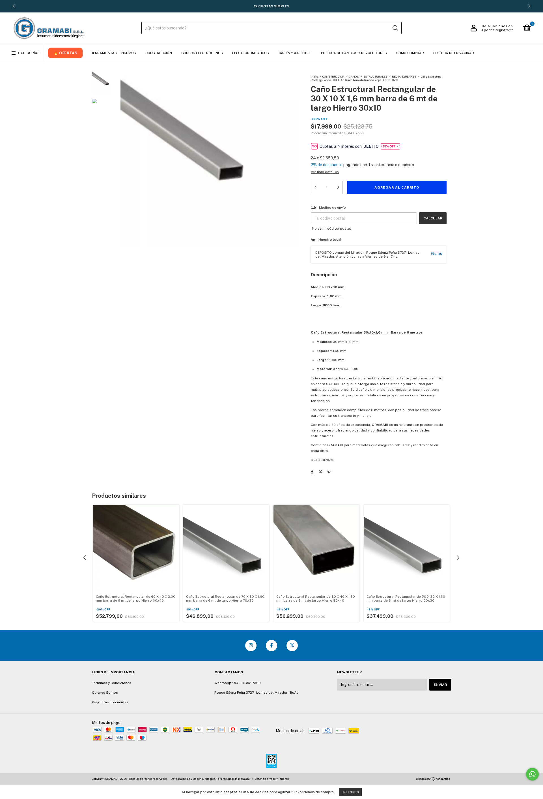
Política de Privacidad (453, 53)
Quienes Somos (105, 693)
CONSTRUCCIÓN (333, 76)
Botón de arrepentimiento (272, 778)
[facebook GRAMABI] (271, 645)
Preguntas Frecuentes (110, 702)
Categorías (29, 53)
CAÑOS (354, 76)
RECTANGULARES (404, 76)
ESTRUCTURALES (375, 76)
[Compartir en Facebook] (312, 471)
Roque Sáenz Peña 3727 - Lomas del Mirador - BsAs (256, 693)
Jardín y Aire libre (295, 53)
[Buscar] (395, 28)
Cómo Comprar (410, 53)
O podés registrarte (497, 30)
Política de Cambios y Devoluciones (354, 53)
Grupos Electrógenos (202, 53)
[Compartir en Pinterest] (329, 471)
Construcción (158, 53)
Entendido (350, 792)
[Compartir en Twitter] (320, 471)
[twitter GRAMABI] (292, 645)
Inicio (314, 76)
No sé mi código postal (331, 228)
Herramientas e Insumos (113, 53)
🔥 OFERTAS (65, 53)
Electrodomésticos (250, 53)
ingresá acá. (242, 778)
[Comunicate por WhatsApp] (532, 774)
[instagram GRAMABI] (251, 645)
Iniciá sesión (502, 26)
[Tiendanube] (433, 779)
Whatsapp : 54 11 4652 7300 (237, 683)
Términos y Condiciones (111, 683)
